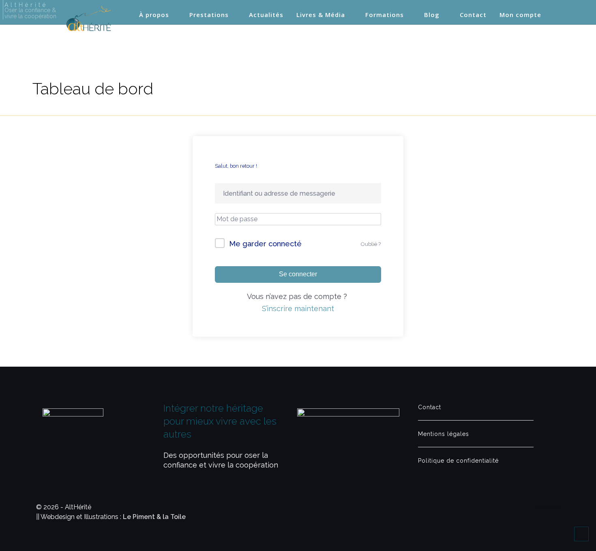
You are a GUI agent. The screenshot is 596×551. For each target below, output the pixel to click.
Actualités (266, 15)
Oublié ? (371, 244)
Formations (384, 15)
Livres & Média (320, 15)
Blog (431, 15)
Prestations (209, 15)
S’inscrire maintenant (298, 308)
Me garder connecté (265, 243)
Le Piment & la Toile (154, 517)
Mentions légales (443, 434)
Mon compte (520, 15)
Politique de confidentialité (458, 460)
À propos (154, 15)
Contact (473, 15)
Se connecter (298, 274)
